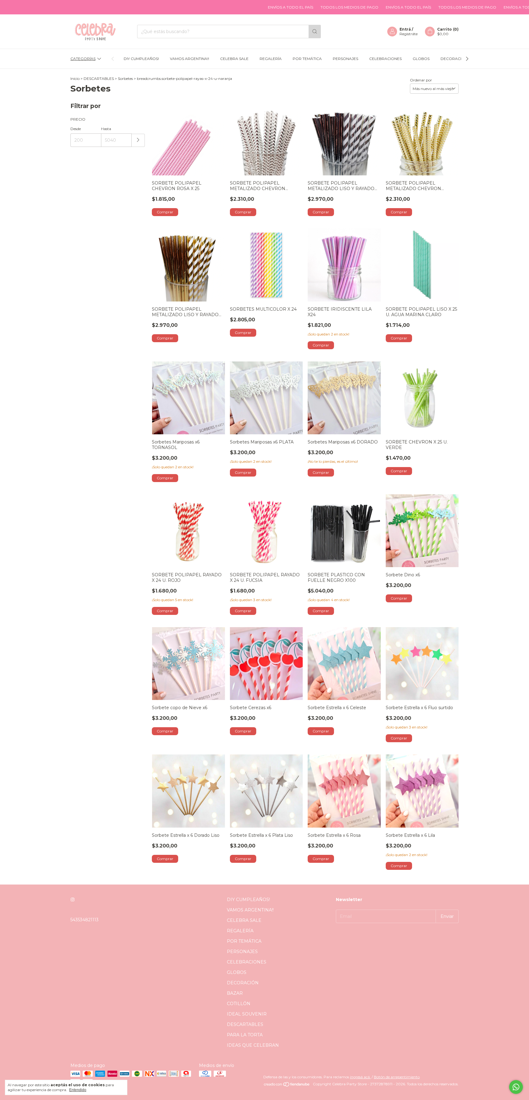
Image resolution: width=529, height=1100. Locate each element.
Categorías (83, 58)
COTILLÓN (238, 1003)
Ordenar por (421, 80)
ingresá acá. (360, 1077)
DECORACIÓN (454, 58)
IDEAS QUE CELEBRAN (253, 1045)
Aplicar (138, 140)
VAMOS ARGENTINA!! (189, 58)
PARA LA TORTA (245, 1035)
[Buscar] (315, 31)
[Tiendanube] (287, 1085)
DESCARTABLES (99, 78)
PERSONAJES (345, 58)
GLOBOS (421, 58)
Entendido (77, 1090)
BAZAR (235, 993)
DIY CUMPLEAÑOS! (141, 58)
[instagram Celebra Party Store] (72, 899)
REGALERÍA (271, 58)
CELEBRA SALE (234, 58)
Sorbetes (125, 78)
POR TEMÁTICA (307, 58)
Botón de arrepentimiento (397, 1077)
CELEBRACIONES (385, 58)
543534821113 (84, 919)
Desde (75, 128)
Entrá (405, 29)
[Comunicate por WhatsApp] (516, 1087)
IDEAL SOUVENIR (247, 1014)
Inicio (75, 78)
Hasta (106, 128)
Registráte (409, 34)
